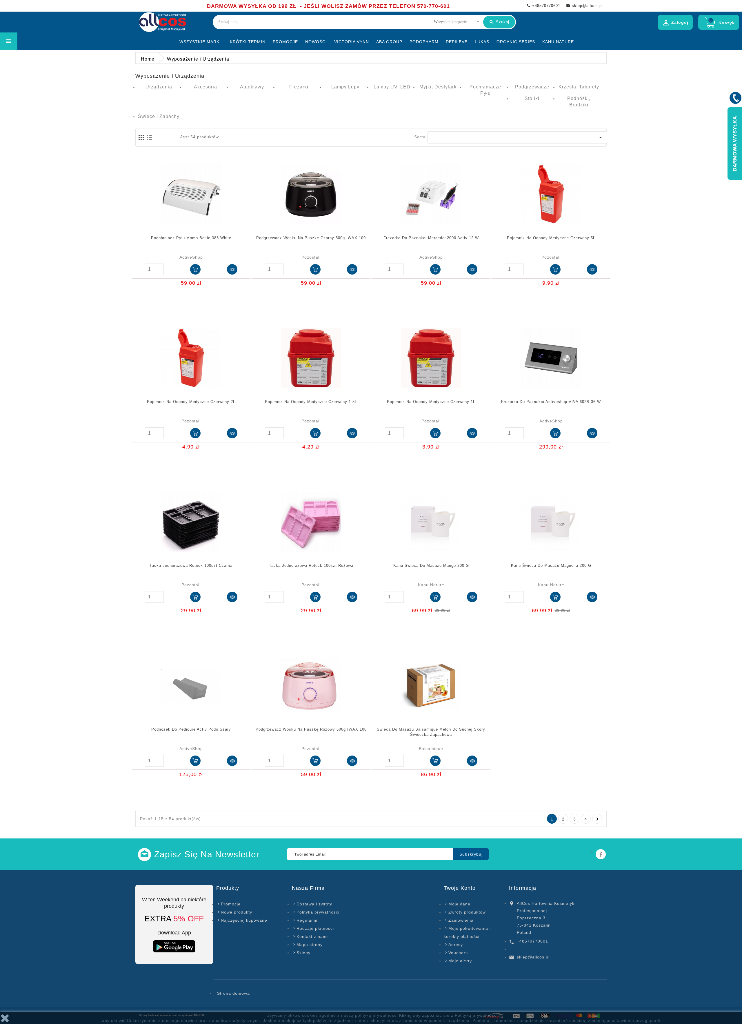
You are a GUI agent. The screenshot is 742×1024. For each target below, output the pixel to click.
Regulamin (308, 920)
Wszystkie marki (200, 41)
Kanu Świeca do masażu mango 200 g (431, 565)
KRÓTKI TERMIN (247, 41)
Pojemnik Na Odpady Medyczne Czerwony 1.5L (311, 402)
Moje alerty (460, 960)
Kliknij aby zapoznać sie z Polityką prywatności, (449, 1015)
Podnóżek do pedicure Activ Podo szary (191, 729)
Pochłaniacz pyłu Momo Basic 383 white (191, 238)
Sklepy (303, 952)
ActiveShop (191, 257)
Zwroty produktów (467, 912)
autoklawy (252, 86)
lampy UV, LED (392, 86)
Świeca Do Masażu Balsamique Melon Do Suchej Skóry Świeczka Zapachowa (431, 732)
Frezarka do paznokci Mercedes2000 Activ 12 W (431, 238)
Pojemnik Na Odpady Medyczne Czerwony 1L (431, 402)
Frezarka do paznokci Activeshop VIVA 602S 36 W (551, 402)
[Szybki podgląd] (232, 269)
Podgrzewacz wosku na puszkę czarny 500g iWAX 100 (311, 238)
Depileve (457, 41)
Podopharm (424, 41)
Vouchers (458, 952)
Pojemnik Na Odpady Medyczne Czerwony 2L (191, 402)
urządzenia (159, 86)
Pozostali (311, 257)
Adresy (455, 944)
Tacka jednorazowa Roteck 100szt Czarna (191, 565)
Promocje (285, 41)
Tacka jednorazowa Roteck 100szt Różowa (311, 565)
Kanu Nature (558, 41)
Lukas (482, 41)
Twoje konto (460, 888)
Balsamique (431, 748)
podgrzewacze (532, 86)
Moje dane (459, 904)
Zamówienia (461, 920)
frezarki (298, 86)
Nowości (316, 41)
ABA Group (389, 41)
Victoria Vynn (351, 41)
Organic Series (516, 41)
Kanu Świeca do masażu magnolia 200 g (551, 565)
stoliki (532, 98)
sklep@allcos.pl (533, 957)
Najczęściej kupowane (244, 920)
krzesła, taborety (579, 86)
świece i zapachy (158, 116)
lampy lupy (345, 86)
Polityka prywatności (318, 912)
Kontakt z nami (312, 936)
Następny (597, 819)
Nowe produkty (236, 912)
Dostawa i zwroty (314, 904)
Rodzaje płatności (315, 928)
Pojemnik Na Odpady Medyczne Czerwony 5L (551, 238)
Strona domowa (233, 993)
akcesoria (205, 86)
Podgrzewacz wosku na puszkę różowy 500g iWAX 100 (311, 729)
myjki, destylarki (438, 86)
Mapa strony (310, 944)
